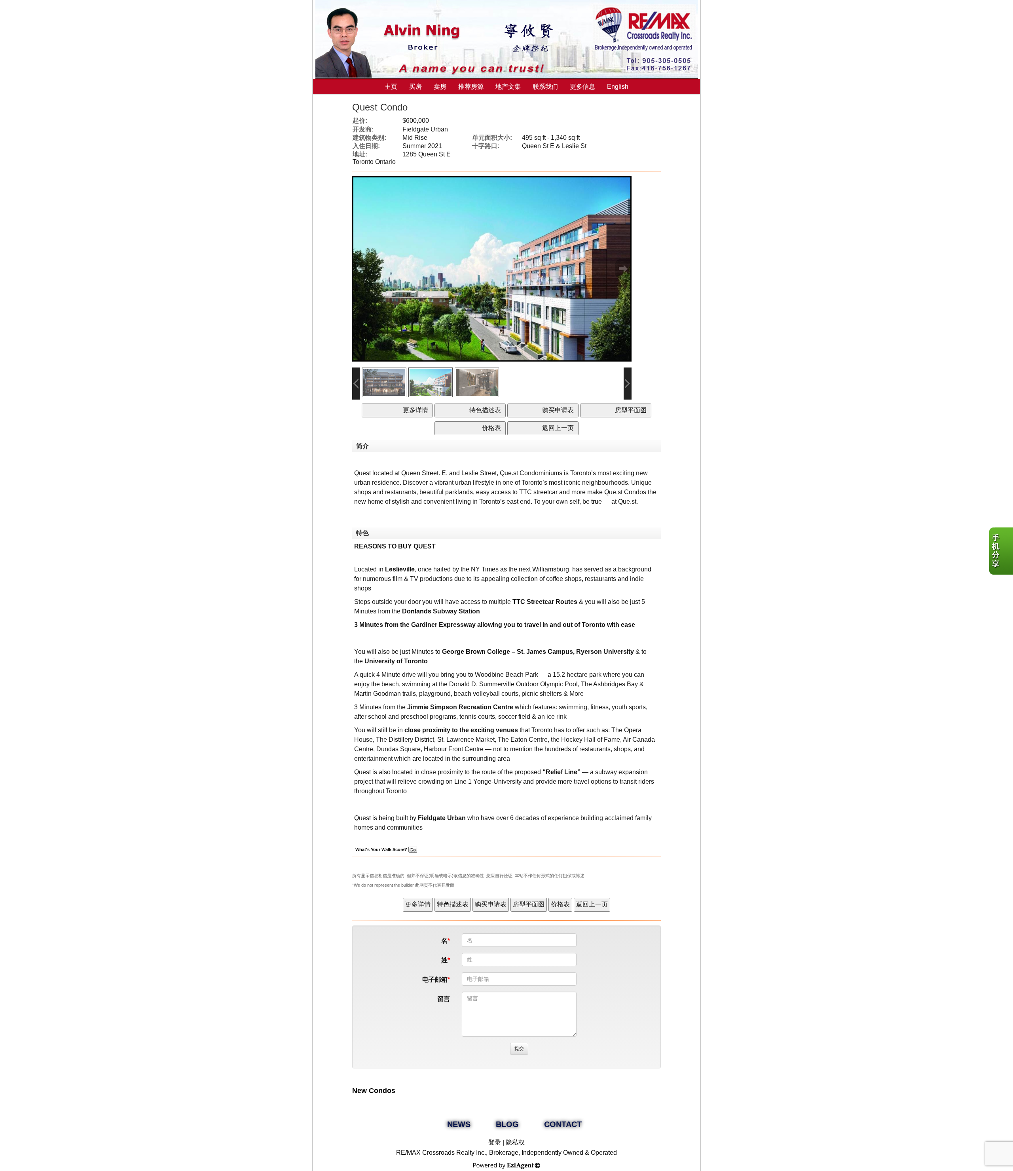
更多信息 (582, 86)
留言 (443, 999)
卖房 (440, 86)
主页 (391, 86)
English (617, 86)
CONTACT (563, 1124)
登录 (494, 1142)
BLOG (507, 1124)
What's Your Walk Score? (381, 849)
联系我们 (545, 86)
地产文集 (508, 86)
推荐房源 (471, 86)
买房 (415, 86)
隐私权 (515, 1142)
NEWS (458, 1124)
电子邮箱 (435, 979)
